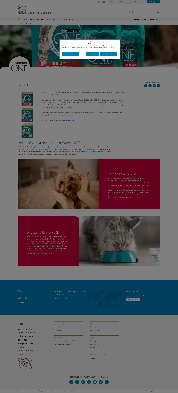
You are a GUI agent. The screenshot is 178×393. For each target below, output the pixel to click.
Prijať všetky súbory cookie (108, 54)
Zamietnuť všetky (92, 54)
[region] (90, 49)
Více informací (94, 49)
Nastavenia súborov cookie (70, 54)
